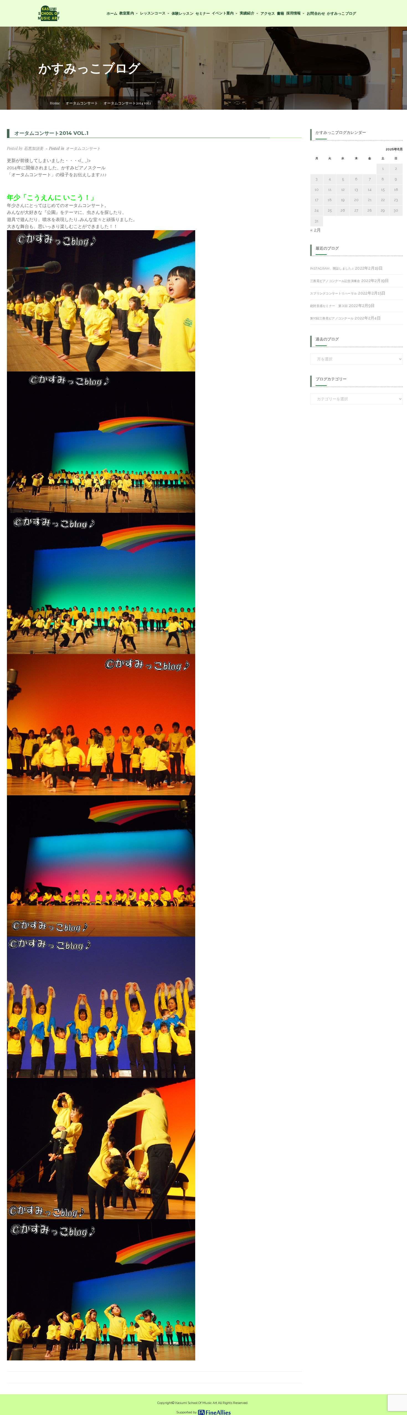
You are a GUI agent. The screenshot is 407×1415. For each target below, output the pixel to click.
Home (55, 103)
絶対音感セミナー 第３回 (328, 306)
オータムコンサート (82, 103)
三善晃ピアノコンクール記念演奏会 (335, 281)
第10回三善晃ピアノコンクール (332, 318)
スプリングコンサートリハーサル (333, 293)
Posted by (25, 148)
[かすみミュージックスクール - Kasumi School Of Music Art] (48, 13)
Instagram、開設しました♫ (332, 268)
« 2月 (315, 230)
